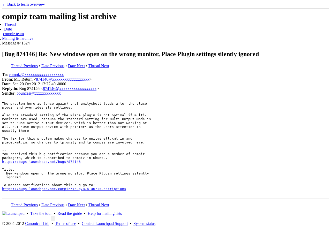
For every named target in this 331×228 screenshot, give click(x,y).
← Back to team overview (23, 4)
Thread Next (98, 66)
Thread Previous (24, 66)
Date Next (76, 66)
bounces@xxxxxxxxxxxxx (39, 93)
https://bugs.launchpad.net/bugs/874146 (41, 162)
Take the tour (41, 213)
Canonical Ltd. (37, 223)
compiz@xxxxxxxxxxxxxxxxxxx (36, 74)
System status (144, 223)
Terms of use (65, 223)
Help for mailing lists (105, 213)
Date (8, 29)
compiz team (13, 34)
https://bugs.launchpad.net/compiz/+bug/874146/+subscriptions (64, 189)
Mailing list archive (17, 38)
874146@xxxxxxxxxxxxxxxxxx (62, 79)
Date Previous (52, 66)
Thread (10, 24)
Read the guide (69, 213)
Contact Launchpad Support (105, 223)
